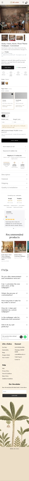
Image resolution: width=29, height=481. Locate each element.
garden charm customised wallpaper (19, 255)
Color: (5, 79)
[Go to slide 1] (13, 228)
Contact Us (17, 359)
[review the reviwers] (6, 217)
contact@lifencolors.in (20, 354)
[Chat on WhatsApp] (25, 336)
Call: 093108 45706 (19, 347)
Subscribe (14, 395)
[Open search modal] (23, 2)
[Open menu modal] (2, 2)
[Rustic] (3, 83)
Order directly (8, 67)
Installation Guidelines (7, 378)
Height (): (17, 119)
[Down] (26, 38)
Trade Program (18, 357)
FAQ (3, 368)
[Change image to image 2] (12, 38)
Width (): (5, 119)
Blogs (3, 352)
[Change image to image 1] (5, 38)
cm (3, 116)
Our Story (4, 347)
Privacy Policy (5, 371)
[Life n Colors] (14, 2)
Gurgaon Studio (6, 355)
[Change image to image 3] (19, 38)
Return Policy (5, 376)
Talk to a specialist (22, 67)
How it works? (5, 357)
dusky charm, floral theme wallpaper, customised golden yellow (6, 257)
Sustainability (5, 350)
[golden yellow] (6, 83)
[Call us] (21, 336)
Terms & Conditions (7, 373)
